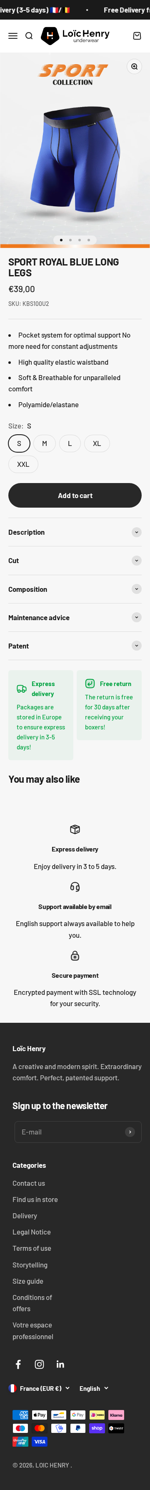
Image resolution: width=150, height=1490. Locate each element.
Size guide (27, 1281)
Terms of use (31, 1248)
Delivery (24, 1215)
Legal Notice (31, 1231)
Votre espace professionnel (32, 1330)
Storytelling (30, 1264)
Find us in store (35, 1199)
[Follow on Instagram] (39, 1364)
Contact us (28, 1183)
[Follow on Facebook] (18, 1364)
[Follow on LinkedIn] (60, 1364)
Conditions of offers (32, 1302)
